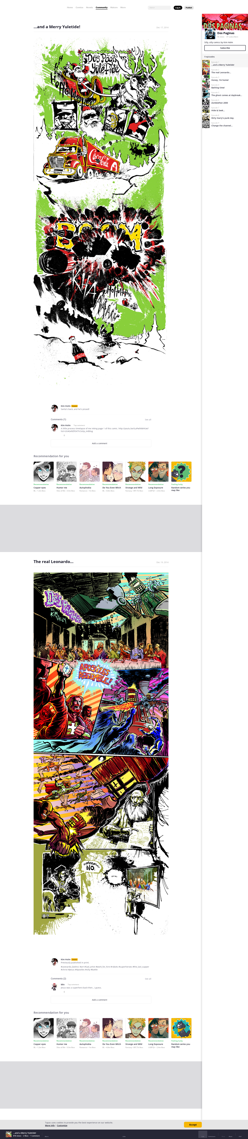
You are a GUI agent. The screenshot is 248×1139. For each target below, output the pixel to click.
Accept (193, 1124)
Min (63, 984)
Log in (178, 8)
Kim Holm (65, 406)
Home (70, 7)
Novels (89, 7)
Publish (189, 8)
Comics (79, 7)
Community (101, 7)
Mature (114, 7)
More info (50, 1125)
